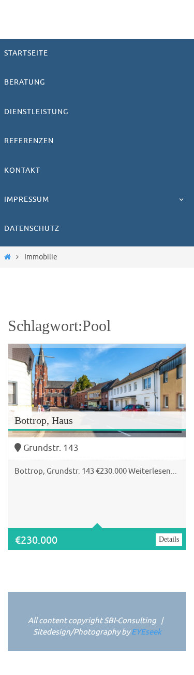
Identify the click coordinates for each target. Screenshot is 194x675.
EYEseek (146, 632)
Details (169, 539)
